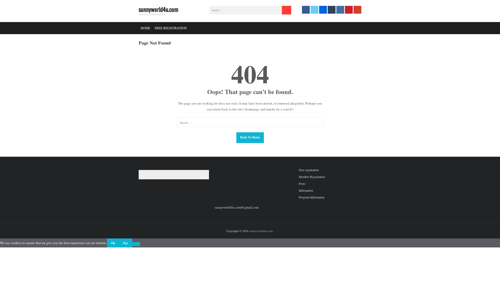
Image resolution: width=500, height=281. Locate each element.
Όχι (125, 243)
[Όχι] (136, 244)
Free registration (171, 28)
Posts (302, 183)
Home (145, 28)
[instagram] (340, 10)
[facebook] (306, 10)
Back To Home (250, 137)
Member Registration (312, 177)
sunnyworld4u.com (158, 9)
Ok (113, 243)
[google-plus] (357, 10)
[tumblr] (332, 10)
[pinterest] (349, 10)
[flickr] (323, 10)
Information (306, 190)
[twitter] (314, 10)
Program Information (311, 197)
